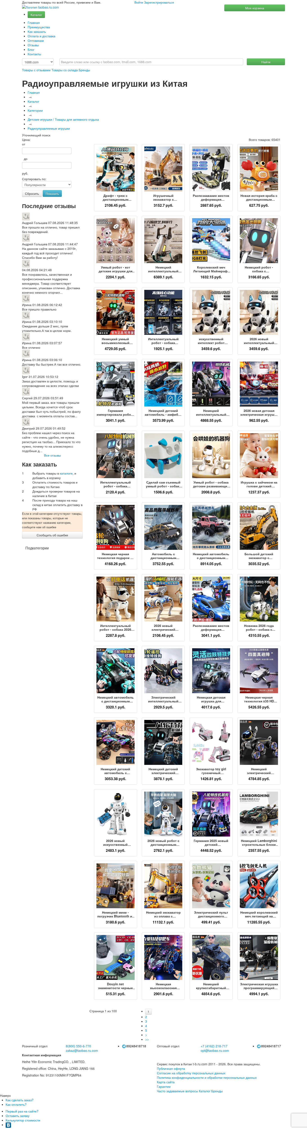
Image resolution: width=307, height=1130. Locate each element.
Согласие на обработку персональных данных (191, 1073)
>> (147, 1039)
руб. (25, 173)
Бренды (84, 70)
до (24, 158)
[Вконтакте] (8, 1124)
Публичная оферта (171, 1068)
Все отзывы (52, 455)
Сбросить (32, 193)
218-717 (214, 1046)
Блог (31, 49)
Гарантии (164, 1086)
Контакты (34, 54)
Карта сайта (166, 1082)
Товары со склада (64, 70)
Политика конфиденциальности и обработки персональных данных (207, 1077)
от (23, 144)
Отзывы (33, 45)
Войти (138, 2)
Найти (265, 62)
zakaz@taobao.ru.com (82, 1050)
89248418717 (271, 1046)
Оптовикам (36, 40)
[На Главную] (40, 7)
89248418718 (136, 1046)
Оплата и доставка (41, 36)
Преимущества (39, 27)
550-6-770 (78, 1046)
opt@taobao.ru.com (215, 1050)
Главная (34, 22)
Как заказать (37, 31)
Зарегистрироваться (159, 2)
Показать (52, 193)
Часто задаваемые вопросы (177, 1091)
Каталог (36, 14)
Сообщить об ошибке (52, 535)
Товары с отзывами (36, 70)
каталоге (66, 473)
